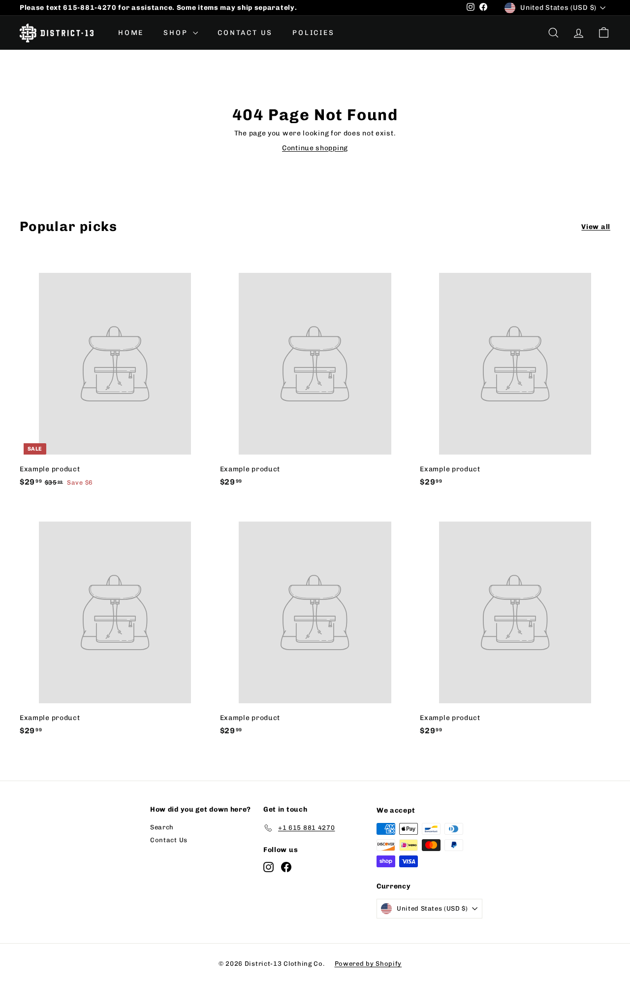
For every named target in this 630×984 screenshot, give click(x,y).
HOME (131, 33)
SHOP (176, 33)
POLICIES (313, 33)
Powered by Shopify (368, 963)
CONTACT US (245, 33)
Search (162, 827)
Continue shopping (315, 148)
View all (595, 227)
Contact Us (169, 840)
